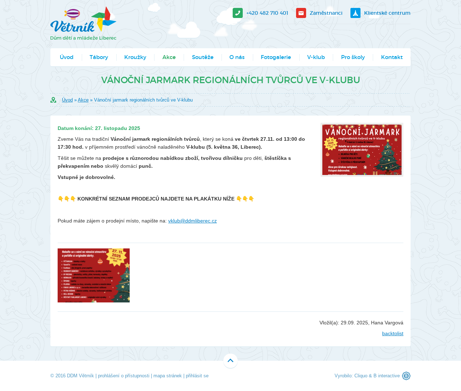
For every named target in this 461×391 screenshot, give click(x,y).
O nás (237, 57)
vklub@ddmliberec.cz (192, 221)
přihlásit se (197, 375)
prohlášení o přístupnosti (123, 375)
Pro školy (353, 57)
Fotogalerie (276, 57)
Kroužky (135, 57)
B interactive (386, 375)
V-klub (316, 57)
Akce (169, 57)
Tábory (99, 57)
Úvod (66, 57)
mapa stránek (167, 375)
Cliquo (360, 375)
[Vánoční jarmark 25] (94, 275)
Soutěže (203, 57)
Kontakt (392, 57)
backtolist (392, 333)
